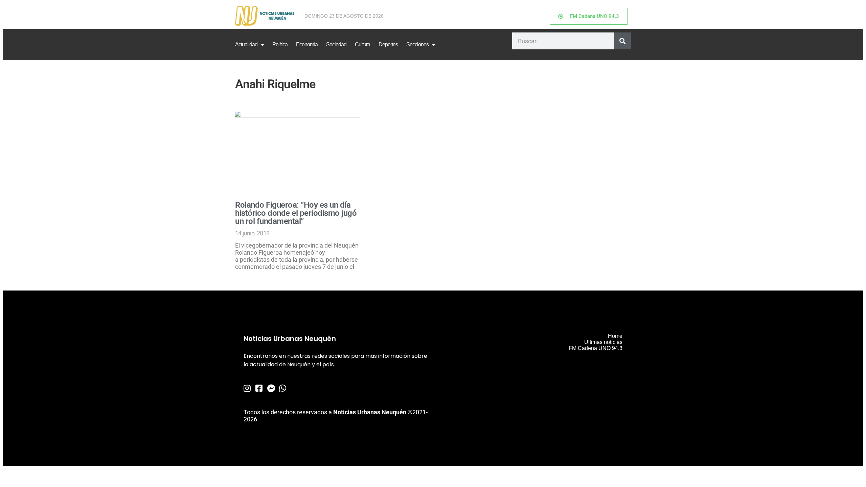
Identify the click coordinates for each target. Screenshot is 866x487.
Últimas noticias (603, 342)
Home (615, 336)
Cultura (362, 44)
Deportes (388, 44)
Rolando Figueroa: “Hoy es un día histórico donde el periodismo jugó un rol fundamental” (296, 213)
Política (280, 44)
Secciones (417, 44)
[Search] (622, 40)
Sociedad (336, 44)
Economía (307, 44)
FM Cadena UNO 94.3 (595, 348)
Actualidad (246, 44)
